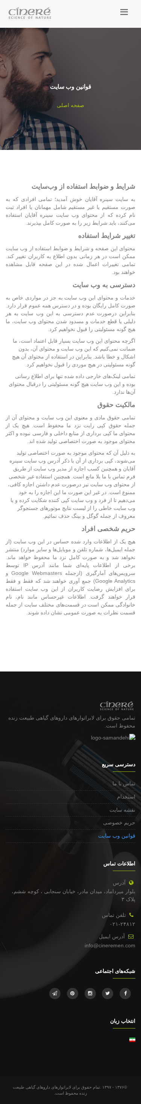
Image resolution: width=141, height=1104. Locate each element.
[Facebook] (125, 993)
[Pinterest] (72, 993)
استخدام (126, 797)
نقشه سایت (122, 810)
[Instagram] (90, 993)
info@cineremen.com (110, 945)
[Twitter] (107, 993)
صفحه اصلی (70, 105)
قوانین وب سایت (116, 836)
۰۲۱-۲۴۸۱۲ (122, 924)
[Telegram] (55, 993)
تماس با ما (123, 783)
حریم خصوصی (119, 823)
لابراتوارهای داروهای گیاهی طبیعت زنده (51, 718)
